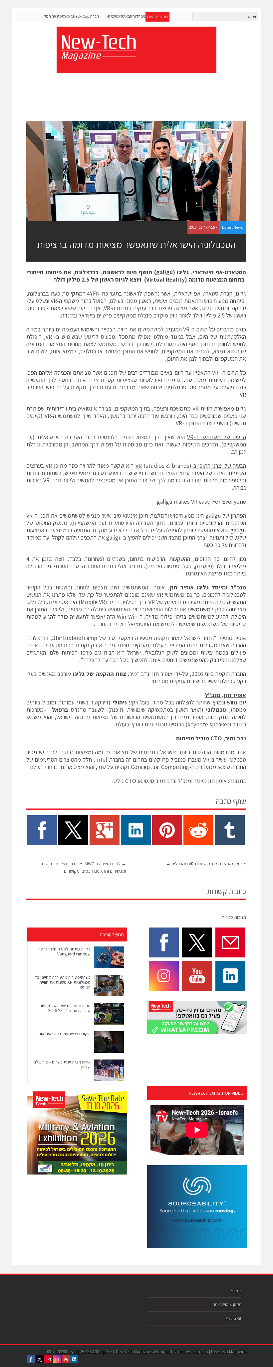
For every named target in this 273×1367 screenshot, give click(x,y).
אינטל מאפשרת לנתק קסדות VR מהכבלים (206, 864)
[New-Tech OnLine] (98, 57)
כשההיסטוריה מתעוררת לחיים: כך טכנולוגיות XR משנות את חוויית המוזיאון (63, 982)
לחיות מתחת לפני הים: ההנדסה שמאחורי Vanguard (64, 951)
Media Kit (233, 1318)
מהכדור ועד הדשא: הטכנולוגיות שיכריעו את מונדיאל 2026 (65, 1008)
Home (236, 1290)
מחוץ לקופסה (112, 934)
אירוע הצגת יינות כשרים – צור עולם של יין (62, 1064)
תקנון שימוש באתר (227, 1304)
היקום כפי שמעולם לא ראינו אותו (64, 1034)
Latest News (232, 227)
